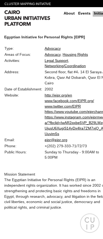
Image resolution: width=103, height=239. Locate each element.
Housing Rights (75, 54)
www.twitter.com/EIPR (63, 106)
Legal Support (56, 60)
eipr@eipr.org (56, 140)
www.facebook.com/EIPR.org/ (69, 101)
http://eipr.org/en (58, 95)
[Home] (32, 19)
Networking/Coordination (65, 66)
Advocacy (53, 48)
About (69, 13)
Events (84, 13)
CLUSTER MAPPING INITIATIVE (27, 4)
